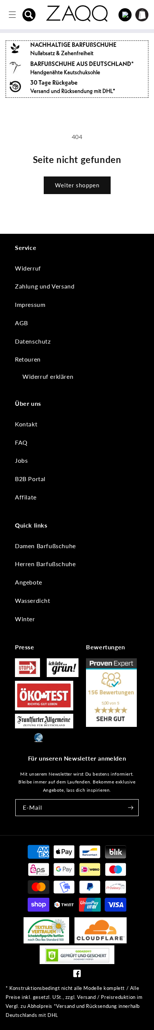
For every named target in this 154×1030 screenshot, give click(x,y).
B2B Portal (30, 478)
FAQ (21, 442)
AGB (21, 322)
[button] (29, 14)
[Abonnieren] (130, 807)
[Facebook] (77, 975)
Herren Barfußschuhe (45, 563)
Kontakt (26, 424)
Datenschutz (33, 341)
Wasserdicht (32, 600)
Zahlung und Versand (44, 286)
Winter (25, 618)
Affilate (26, 497)
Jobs (21, 460)
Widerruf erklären (47, 376)
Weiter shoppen (77, 185)
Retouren (28, 359)
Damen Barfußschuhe (45, 545)
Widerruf (28, 268)
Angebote (28, 582)
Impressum (30, 304)
